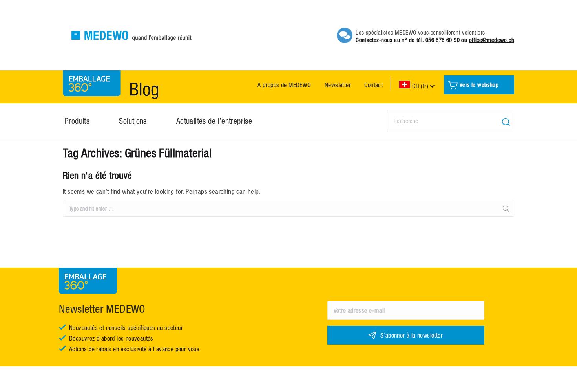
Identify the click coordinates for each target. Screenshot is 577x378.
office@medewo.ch (491, 40)
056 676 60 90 (442, 40)
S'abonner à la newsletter (411, 335)
